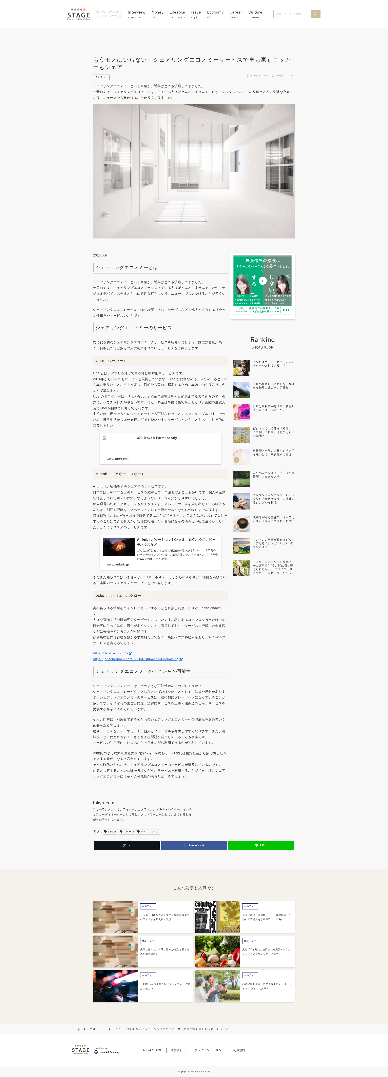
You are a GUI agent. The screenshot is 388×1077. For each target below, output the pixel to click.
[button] (315, 14)
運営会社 (177, 1050)
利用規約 (239, 1050)
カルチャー (101, 77)
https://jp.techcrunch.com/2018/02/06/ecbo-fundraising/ (136, 659)
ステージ (129, 831)
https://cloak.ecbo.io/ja (111, 653)
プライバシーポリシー (210, 1050)
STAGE (112, 831)
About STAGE (152, 1050)
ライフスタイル (150, 831)
